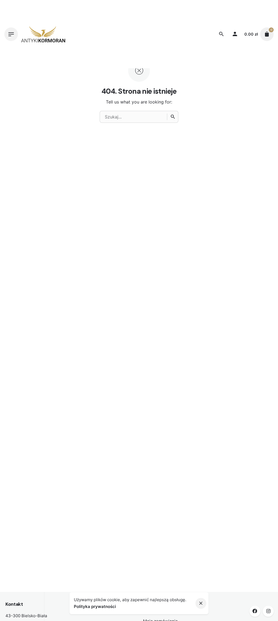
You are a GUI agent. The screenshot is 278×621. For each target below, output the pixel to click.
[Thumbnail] (43, 34)
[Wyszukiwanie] (172, 117)
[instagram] (268, 611)
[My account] (235, 34)
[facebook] (254, 611)
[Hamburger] (11, 34)
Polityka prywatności (95, 606)
